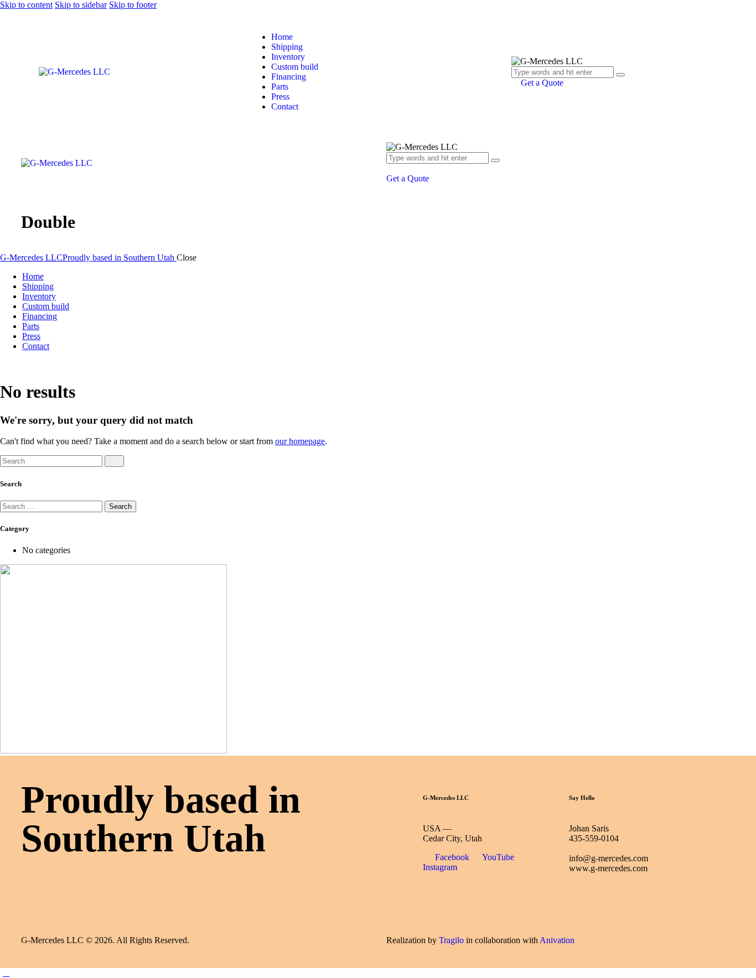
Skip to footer (133, 4)
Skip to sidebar (81, 4)
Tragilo (451, 940)
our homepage (300, 441)
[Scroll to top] (6, 972)
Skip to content (26, 4)
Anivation (557, 940)
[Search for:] (52, 506)
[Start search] (114, 461)
